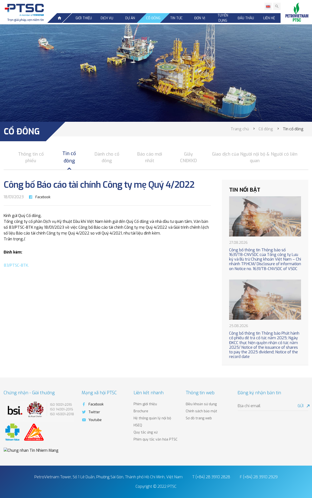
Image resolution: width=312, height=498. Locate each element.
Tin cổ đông (69, 157)
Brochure (141, 411)
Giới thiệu (84, 18)
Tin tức (176, 18)
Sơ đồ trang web (199, 418)
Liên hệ (269, 18)
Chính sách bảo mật (201, 411)
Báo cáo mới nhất (149, 157)
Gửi (303, 405)
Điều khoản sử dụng (201, 404)
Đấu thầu (246, 18)
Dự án (130, 18)
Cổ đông (153, 18)
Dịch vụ (107, 18)
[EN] (268, 6)
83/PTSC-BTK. (16, 265)
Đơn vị (199, 18)
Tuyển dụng (222, 18)
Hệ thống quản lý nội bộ (152, 418)
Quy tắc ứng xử (145, 432)
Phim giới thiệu (145, 404)
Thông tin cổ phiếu (31, 157)
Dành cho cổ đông (107, 157)
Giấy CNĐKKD (188, 157)
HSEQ (138, 425)
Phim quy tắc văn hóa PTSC (155, 439)
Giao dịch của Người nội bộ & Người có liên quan (254, 157)
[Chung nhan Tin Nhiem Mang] (31, 450)
